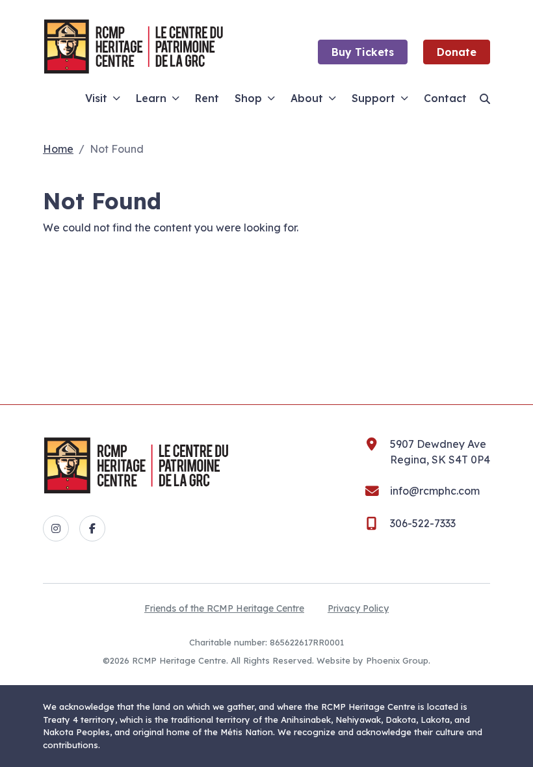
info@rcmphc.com (435, 490)
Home (58, 148)
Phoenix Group (397, 660)
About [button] (307, 98)
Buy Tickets (363, 52)
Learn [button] (151, 98)
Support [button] (373, 98)
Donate (456, 52)
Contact (445, 98)
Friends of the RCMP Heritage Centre (224, 608)
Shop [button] (248, 98)
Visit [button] (96, 98)
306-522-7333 (423, 523)
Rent (207, 98)
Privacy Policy (358, 608)
